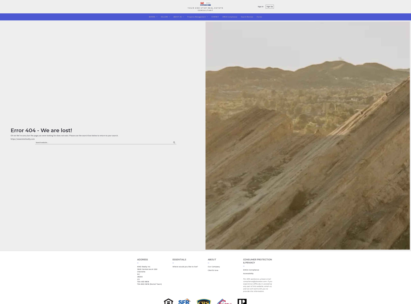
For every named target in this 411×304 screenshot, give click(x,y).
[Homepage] (205, 4)
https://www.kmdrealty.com (23, 139)
